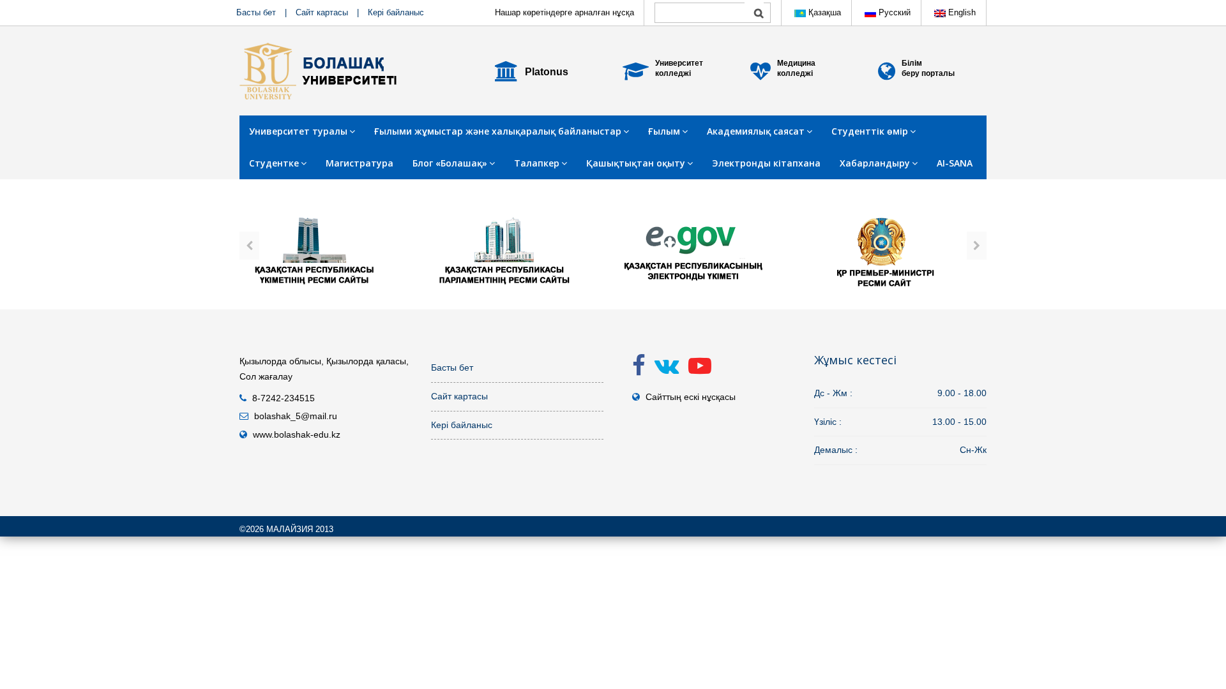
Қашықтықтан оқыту (635, 163)
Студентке (274, 163)
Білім (912, 63)
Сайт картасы (322, 12)
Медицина (796, 63)
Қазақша (823, 12)
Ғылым (664, 131)
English (961, 12)
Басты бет (256, 12)
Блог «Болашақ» (449, 163)
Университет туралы (298, 131)
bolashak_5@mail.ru (295, 416)
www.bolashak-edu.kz (296, 434)
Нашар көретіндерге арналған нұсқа (564, 12)
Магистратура (359, 163)
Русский (893, 12)
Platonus (546, 71)
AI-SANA (954, 163)
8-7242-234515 (283, 398)
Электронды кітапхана (766, 163)
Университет (679, 63)
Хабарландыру (875, 163)
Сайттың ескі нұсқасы (691, 397)
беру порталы (928, 73)
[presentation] (249, 246)
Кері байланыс (396, 12)
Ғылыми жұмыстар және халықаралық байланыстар (497, 131)
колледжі (673, 73)
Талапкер (536, 163)
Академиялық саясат (756, 131)
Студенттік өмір (869, 131)
